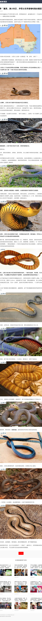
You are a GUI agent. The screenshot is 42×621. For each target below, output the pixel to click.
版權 (10, 616)
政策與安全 (3, 616)
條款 (6, 616)
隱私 (8, 616)
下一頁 (21, 553)
